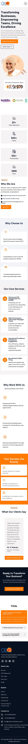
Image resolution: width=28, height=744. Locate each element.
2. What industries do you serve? (13, 628)
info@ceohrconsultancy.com (13, 721)
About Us (3, 694)
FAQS (2, 682)
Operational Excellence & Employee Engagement (16, 340)
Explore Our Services (9, 41)
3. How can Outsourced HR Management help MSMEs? (11, 634)
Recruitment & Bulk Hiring (15, 359)
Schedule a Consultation (13, 589)
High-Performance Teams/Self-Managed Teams (16, 319)
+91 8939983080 (9, 718)
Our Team (4, 676)
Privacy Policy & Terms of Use (6, 705)
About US (5, 207)
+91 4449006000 (10, 714)
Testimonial (4, 697)
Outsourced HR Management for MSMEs (14, 298)
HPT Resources (5, 673)
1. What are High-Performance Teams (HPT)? (12, 613)
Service (3, 670)
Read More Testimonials (13, 557)
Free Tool (4, 679)
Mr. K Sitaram (12, 547)
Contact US (4, 700)
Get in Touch (6, 46)
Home (3, 691)
